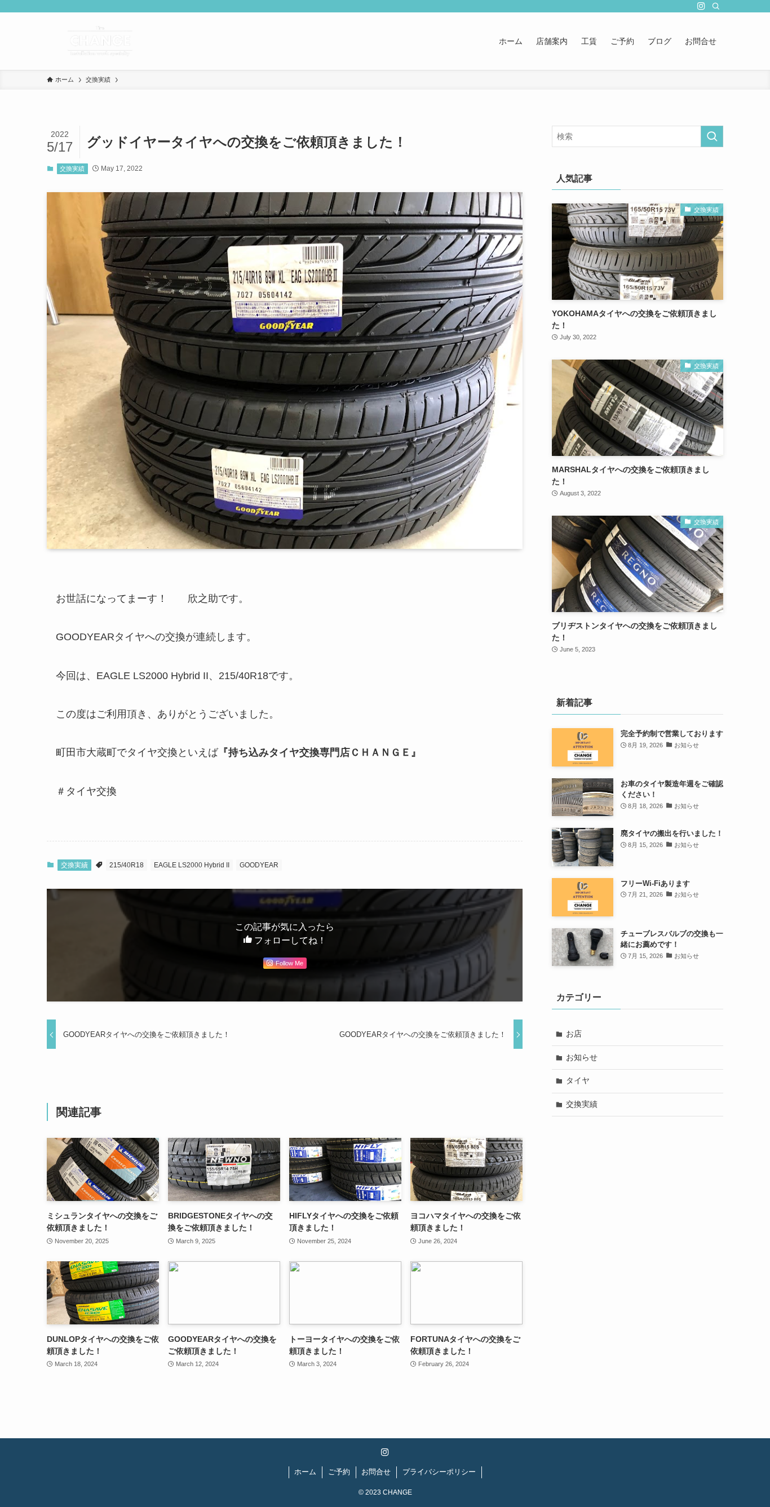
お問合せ (376, 1472)
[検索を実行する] (712, 136)
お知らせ (582, 1057)
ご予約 (339, 1472)
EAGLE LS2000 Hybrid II (191, 865)
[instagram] (701, 6)
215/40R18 (126, 865)
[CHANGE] (100, 41)
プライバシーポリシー (439, 1472)
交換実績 (72, 168)
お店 (574, 1033)
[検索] (716, 6)
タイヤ (578, 1080)
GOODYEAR (259, 865)
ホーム (305, 1472)
